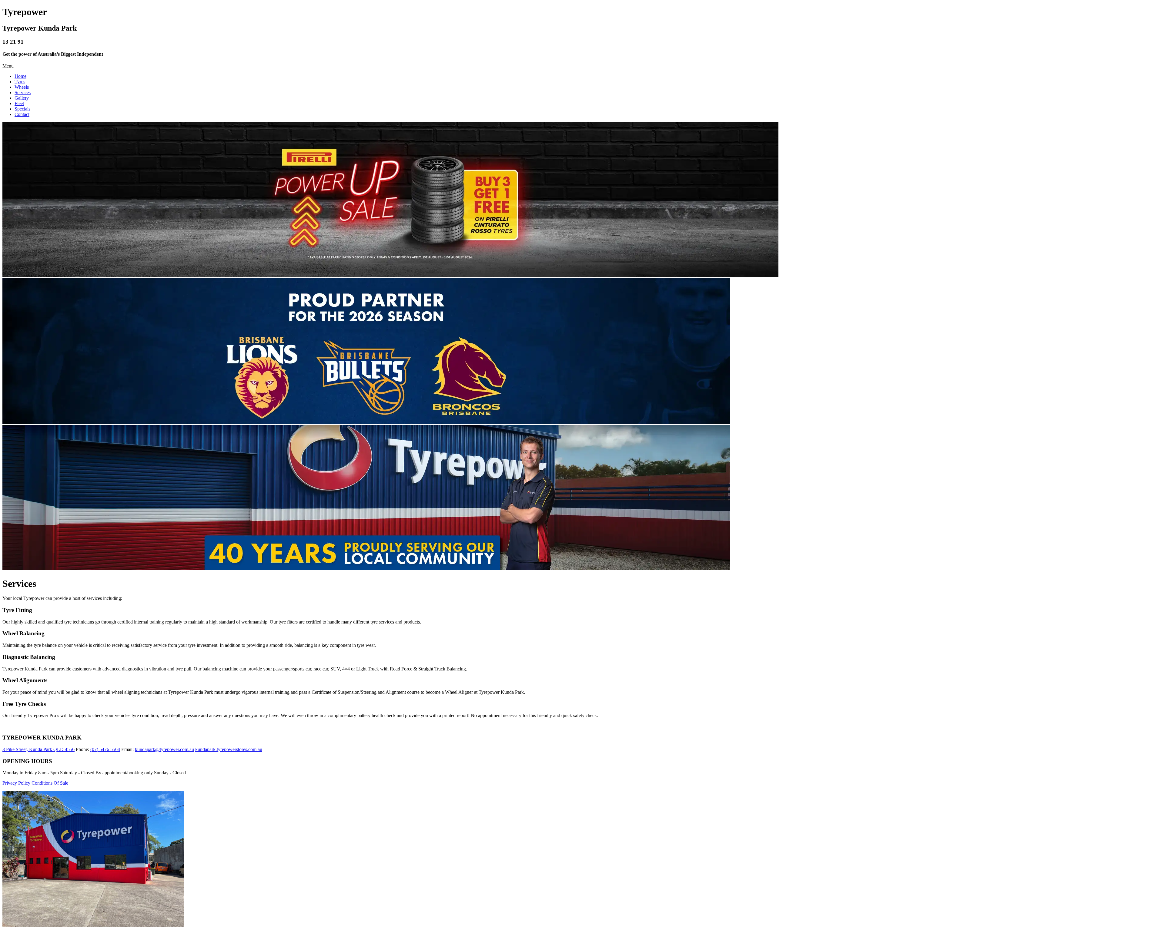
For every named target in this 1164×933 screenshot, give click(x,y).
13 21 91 (13, 41)
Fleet (19, 103)
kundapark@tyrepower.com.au (164, 749)
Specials (22, 108)
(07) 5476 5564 (105, 749)
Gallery (22, 98)
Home (20, 76)
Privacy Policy (16, 783)
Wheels (22, 87)
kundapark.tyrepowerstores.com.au (228, 749)
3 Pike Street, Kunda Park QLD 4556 (38, 749)
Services (23, 92)
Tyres (20, 81)
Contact (22, 114)
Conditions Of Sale (50, 783)
